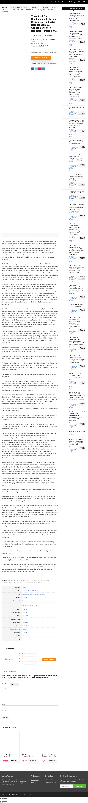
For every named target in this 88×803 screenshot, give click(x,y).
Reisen (64, 2)
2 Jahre (24, 639)
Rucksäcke (45, 7)
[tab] (7, 235)
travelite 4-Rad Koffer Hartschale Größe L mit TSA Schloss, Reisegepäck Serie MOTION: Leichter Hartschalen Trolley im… (76, 17)
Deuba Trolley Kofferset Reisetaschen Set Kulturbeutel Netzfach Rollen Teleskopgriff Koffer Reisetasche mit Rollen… (77, 35)
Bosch (70, 136)
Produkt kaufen (41, 58)
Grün (33, 591)
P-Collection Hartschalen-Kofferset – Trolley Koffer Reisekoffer (9, 756)
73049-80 (25, 615)
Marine (42, 591)
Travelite (24, 597)
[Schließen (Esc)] (0, 798)
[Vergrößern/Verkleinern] (6, 798)
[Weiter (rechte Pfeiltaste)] (2, 802)
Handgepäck (45, 751)
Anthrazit (24, 591)
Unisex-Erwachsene (27, 600)
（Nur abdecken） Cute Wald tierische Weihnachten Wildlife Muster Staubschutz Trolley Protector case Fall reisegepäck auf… (76, 53)
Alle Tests (33, 782)
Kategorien (35, 7)
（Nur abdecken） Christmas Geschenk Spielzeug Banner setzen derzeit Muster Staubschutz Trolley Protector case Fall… (76, 341)
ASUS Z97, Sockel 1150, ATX (77, 432)
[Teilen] (2, 798)
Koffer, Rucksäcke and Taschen (19, 7)
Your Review (6, 689)
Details (55, 52)
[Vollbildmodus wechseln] (4, 798)
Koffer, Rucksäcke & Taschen (30, 625)
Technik (57, 2)
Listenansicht (81, 2)
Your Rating (5, 684)
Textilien (24, 587)
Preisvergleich (34, 780)
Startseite (4, 7)
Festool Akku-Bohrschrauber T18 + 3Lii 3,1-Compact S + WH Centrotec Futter (77, 142)
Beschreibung (7, 235)
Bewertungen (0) (36, 235)
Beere (29, 591)
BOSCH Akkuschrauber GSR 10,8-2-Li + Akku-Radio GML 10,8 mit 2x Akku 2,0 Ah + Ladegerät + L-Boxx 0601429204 (76, 124)
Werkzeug (72, 2)
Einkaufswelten (49, 2)
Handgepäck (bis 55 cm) (29, 594)
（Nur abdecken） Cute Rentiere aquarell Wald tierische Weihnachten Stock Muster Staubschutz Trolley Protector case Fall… (77, 359)
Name (4, 704)
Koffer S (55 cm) (40, 594)
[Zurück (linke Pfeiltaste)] (0, 802)
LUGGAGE (25, 629)
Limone (37, 591)
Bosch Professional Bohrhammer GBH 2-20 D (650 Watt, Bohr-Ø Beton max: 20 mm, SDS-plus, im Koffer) (76, 158)
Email (4, 711)
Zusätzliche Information (21, 235)
